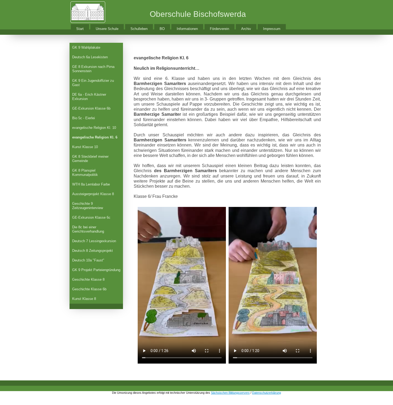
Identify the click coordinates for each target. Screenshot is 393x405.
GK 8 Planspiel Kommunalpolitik (85, 172)
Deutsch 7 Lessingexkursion (94, 241)
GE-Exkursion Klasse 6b (91, 108)
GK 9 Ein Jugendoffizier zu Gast (93, 83)
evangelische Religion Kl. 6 (94, 137)
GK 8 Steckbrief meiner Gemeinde (90, 159)
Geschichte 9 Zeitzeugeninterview (87, 206)
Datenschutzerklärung (266, 392)
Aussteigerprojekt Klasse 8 (93, 194)
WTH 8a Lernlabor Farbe (91, 184)
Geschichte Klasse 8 (88, 279)
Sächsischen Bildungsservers (230, 392)
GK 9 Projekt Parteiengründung (96, 270)
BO (162, 29)
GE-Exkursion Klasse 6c (91, 217)
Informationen (187, 29)
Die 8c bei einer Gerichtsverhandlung (88, 229)
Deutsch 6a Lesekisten (90, 57)
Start (80, 29)
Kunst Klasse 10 (85, 147)
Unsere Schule (107, 29)
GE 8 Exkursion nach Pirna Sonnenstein (93, 69)
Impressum (271, 29)
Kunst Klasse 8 (84, 299)
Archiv (246, 29)
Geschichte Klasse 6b (89, 289)
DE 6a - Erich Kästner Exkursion (89, 96)
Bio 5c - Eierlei (83, 118)
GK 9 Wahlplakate (86, 47)
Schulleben (139, 29)
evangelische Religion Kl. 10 (94, 128)
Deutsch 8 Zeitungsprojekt (92, 251)
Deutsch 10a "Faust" (88, 260)
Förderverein (219, 29)
